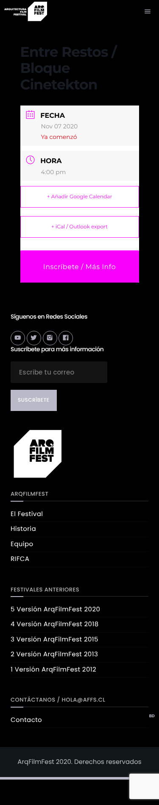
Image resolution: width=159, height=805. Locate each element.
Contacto (26, 720)
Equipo (22, 544)
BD (152, 716)
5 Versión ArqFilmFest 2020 (55, 609)
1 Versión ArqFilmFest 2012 (53, 669)
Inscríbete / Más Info (79, 267)
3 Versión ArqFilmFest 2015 (54, 639)
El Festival (27, 514)
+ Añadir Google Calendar (79, 197)
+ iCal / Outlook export (79, 227)
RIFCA (20, 559)
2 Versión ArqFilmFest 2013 (54, 654)
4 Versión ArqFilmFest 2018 (55, 624)
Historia (23, 529)
